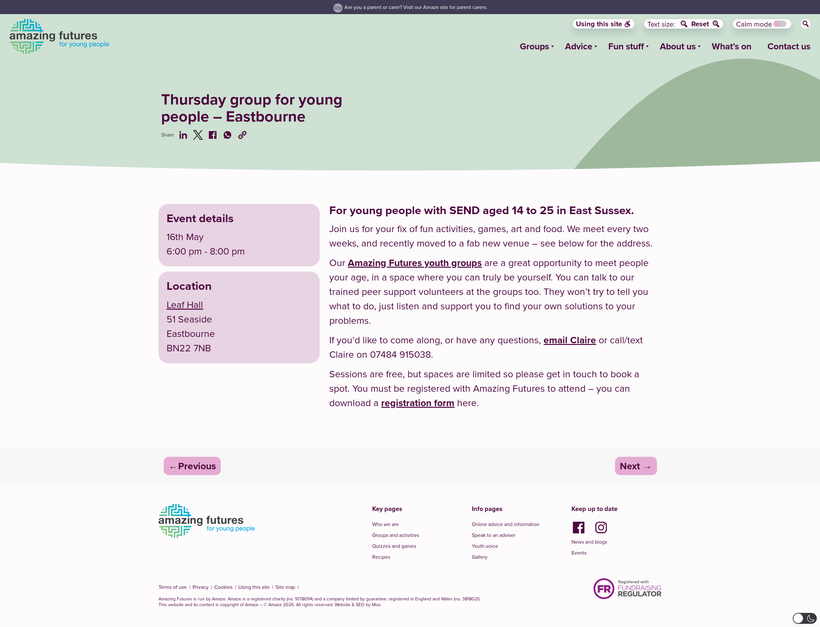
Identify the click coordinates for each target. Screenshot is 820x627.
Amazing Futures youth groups (415, 263)
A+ (716, 24)
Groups (534, 46)
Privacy (201, 586)
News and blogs (589, 541)
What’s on (731, 46)
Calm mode (754, 24)
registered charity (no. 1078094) (281, 599)
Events (578, 552)
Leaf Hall (185, 304)
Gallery (480, 556)
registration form (418, 403)
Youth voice (485, 545)
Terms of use (173, 586)
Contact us (788, 46)
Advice (578, 46)
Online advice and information (505, 524)
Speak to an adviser (493, 535)
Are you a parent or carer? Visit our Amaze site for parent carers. (415, 7)
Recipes (381, 556)
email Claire (570, 340)
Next (630, 466)
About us (678, 46)
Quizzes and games (394, 545)
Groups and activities (395, 535)
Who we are (385, 524)
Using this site (599, 24)
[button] (805, 618)
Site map (285, 586)
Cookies (223, 586)
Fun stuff (626, 46)
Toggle (780, 24)
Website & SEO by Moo (358, 604)
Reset (700, 24)
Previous (197, 466)
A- (684, 24)
